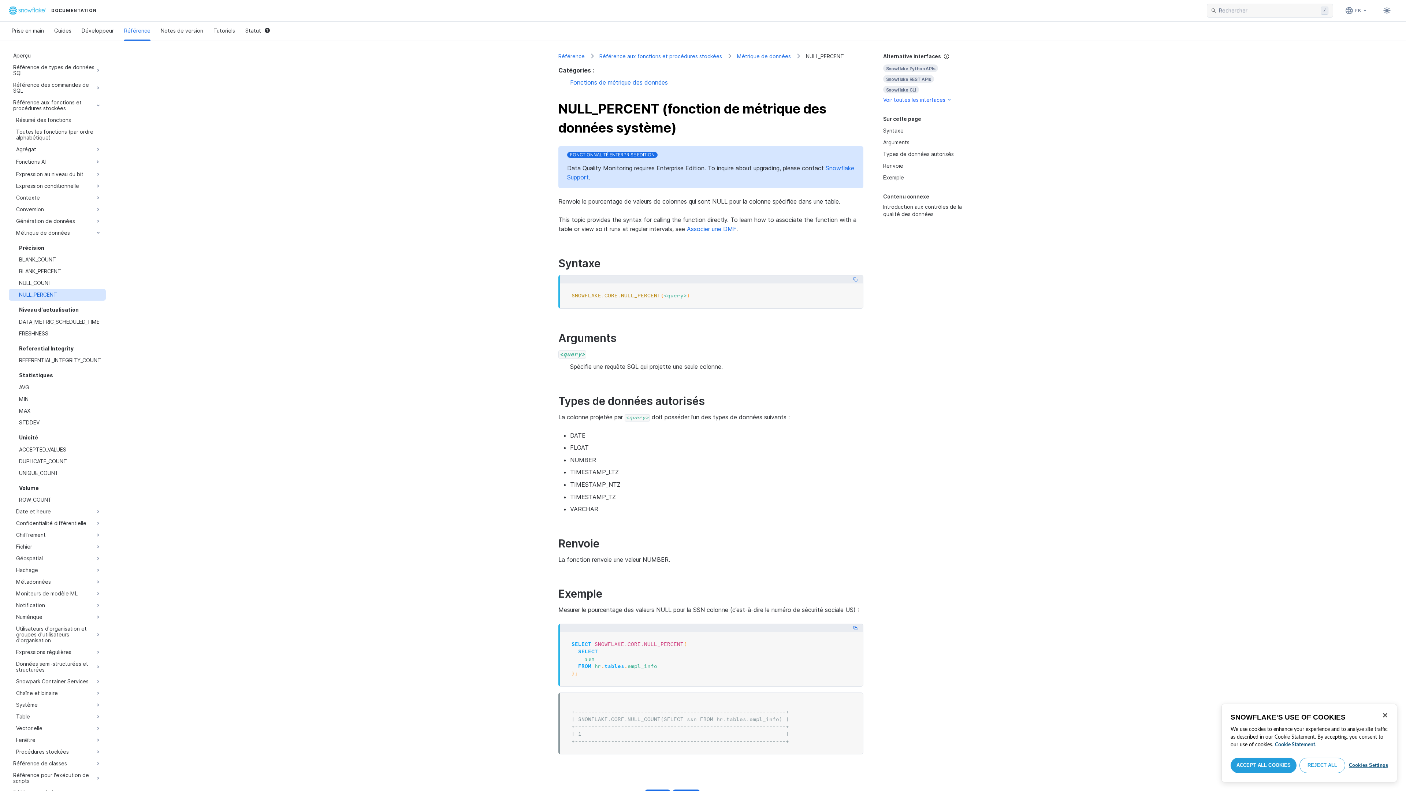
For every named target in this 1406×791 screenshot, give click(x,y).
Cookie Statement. (1295, 744)
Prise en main (28, 30)
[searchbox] (1268, 10)
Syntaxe (893, 130)
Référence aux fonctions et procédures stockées (660, 56)
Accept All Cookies (1263, 765)
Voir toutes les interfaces (914, 100)
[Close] (1385, 715)
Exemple (893, 177)
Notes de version (182, 30)
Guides (62, 30)
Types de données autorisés (918, 154)
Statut (253, 30)
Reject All (1322, 765)
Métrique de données (764, 56)
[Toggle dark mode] (1387, 10)
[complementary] (924, 78)
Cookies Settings (1368, 765)
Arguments (896, 142)
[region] (1309, 743)
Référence (137, 30)
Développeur (98, 30)
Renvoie (893, 166)
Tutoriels (224, 30)
